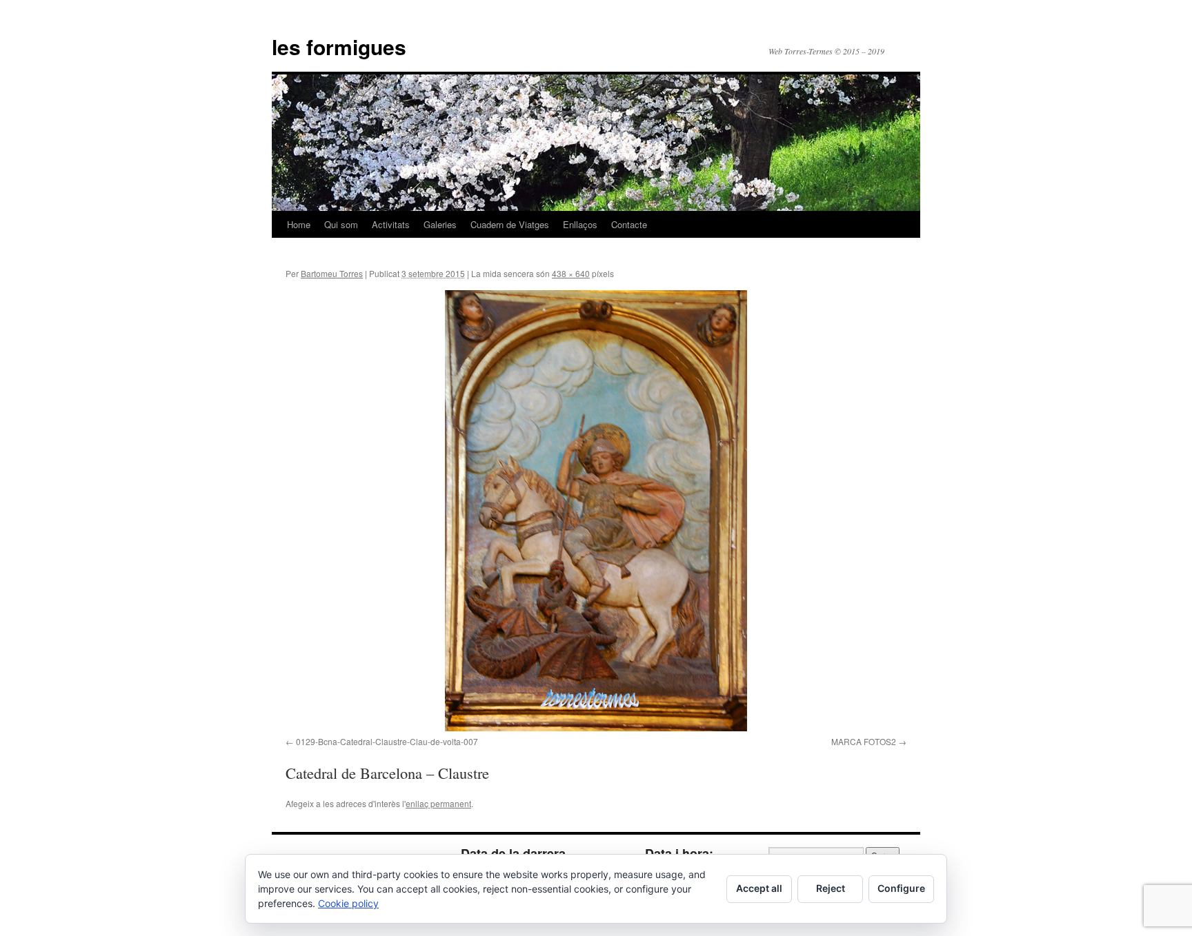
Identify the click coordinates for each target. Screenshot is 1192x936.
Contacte (629, 224)
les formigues (339, 46)
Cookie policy (348, 903)
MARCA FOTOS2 (863, 741)
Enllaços (580, 224)
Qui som (341, 224)
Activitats (391, 224)
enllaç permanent (438, 803)
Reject (830, 888)
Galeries (440, 224)
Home (298, 224)
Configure (901, 888)
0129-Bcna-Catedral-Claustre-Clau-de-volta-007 (387, 741)
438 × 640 (571, 273)
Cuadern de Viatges (509, 224)
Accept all (759, 888)
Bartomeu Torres (332, 273)
